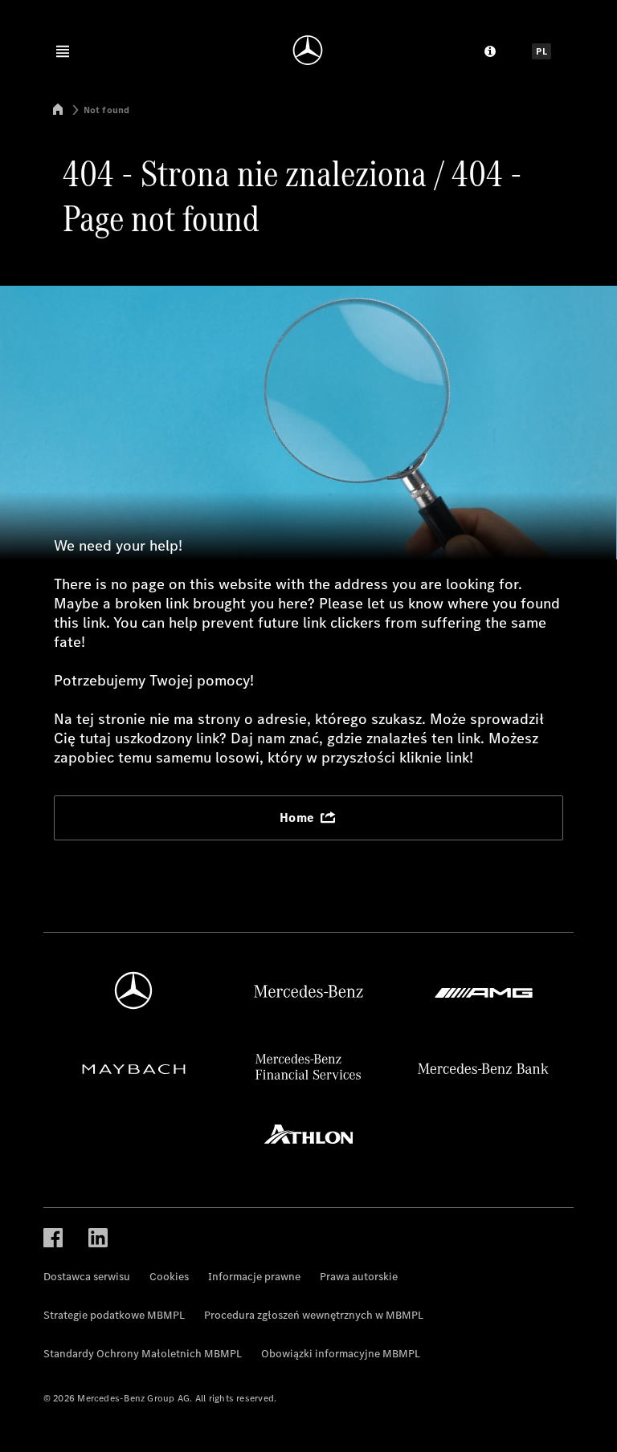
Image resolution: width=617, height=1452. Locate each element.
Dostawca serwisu (86, 1276)
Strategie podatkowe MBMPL (114, 1315)
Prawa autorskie (359, 1276)
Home (299, 817)
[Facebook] (53, 1236)
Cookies (169, 1276)
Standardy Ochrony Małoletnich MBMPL (142, 1353)
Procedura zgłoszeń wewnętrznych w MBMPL (313, 1315)
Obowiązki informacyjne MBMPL (340, 1353)
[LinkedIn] (98, 1236)
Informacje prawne (254, 1276)
